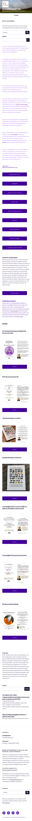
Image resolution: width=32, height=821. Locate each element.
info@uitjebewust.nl (15, 779)
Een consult (14, 311)
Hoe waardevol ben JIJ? (12, 376)
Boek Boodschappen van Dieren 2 (11, 457)
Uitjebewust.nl (11, 9)
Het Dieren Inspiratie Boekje (10, 604)
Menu (16, 15)
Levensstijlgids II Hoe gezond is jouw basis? (14, 555)
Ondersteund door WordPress (17, 817)
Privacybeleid (6, 802)
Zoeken (4, 36)
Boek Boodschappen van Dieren (12, 418)
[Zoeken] (28, 40)
